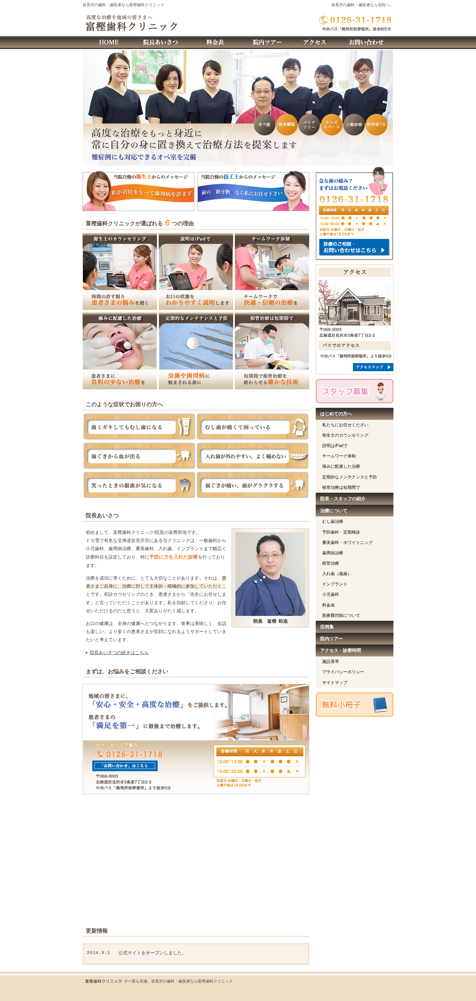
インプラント (334, 584)
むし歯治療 (332, 521)
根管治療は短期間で (341, 487)
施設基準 (330, 661)
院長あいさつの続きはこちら (119, 652)
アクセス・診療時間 (340, 650)
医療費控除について (341, 615)
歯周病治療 (332, 552)
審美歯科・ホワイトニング (347, 542)
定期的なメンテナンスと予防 (349, 477)
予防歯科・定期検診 (341, 532)
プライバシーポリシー (343, 671)
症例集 (327, 626)
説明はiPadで (334, 445)
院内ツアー (331, 638)
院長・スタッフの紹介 (343, 498)
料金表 (328, 605)
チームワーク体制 (339, 455)
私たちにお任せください (345, 424)
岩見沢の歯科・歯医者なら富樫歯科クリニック (123, 5)
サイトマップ (334, 682)
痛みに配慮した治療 (341, 466)
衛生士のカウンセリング (345, 435)
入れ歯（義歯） (337, 573)
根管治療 (330, 563)
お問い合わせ (367, 42)
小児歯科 (330, 594)
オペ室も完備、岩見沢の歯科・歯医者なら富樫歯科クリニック (178, 981)
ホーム (108, 42)
